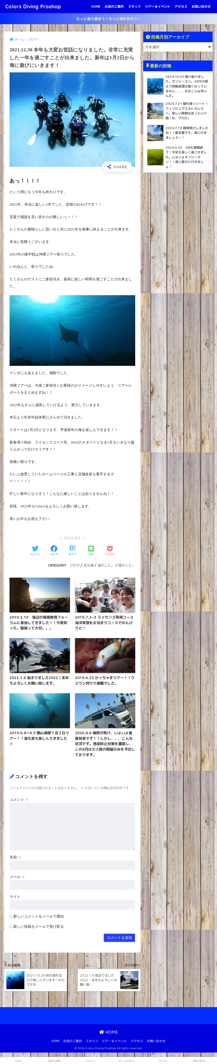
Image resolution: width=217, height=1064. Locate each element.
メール (17, 877)
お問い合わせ (201, 6)
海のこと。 (105, 565)
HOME (95, 6)
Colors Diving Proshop (33, 6)
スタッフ (134, 6)
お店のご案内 (114, 6)
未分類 (88, 565)
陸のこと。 (126, 565)
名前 (15, 857)
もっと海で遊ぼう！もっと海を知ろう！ (108, 18)
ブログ (75, 565)
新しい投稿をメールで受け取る (38, 927)
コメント (19, 800)
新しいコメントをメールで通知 (38, 916)
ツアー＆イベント (157, 6)
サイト (15, 897)
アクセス (181, 6)
